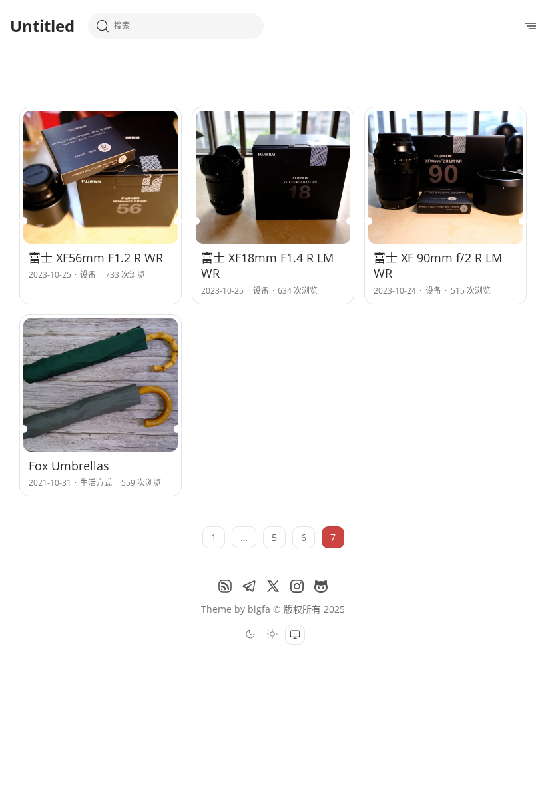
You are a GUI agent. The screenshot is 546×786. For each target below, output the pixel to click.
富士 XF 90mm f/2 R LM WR (438, 265)
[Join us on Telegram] (249, 586)
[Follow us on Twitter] (273, 586)
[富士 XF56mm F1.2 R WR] (100, 177)
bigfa (259, 609)
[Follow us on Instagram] (297, 586)
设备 (88, 274)
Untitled (42, 26)
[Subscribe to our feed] (225, 586)
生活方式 (96, 482)
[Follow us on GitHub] (321, 586)
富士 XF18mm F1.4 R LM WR (267, 265)
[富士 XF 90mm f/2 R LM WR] (445, 177)
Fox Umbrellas (69, 466)
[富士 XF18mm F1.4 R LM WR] (273, 177)
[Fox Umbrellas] (100, 385)
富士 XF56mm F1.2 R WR (96, 258)
